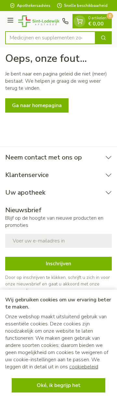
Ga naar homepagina (37, 105)
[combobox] (50, 37)
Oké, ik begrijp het (59, 385)
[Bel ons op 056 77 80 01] (65, 21)
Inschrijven (58, 263)
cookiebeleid (83, 366)
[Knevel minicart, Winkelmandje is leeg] (79, 21)
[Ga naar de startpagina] (38, 21)
